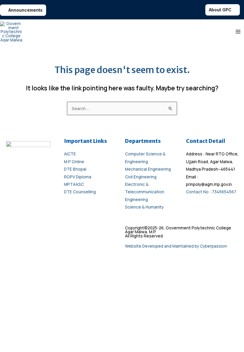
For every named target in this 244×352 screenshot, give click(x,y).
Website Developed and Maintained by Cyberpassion (176, 246)
